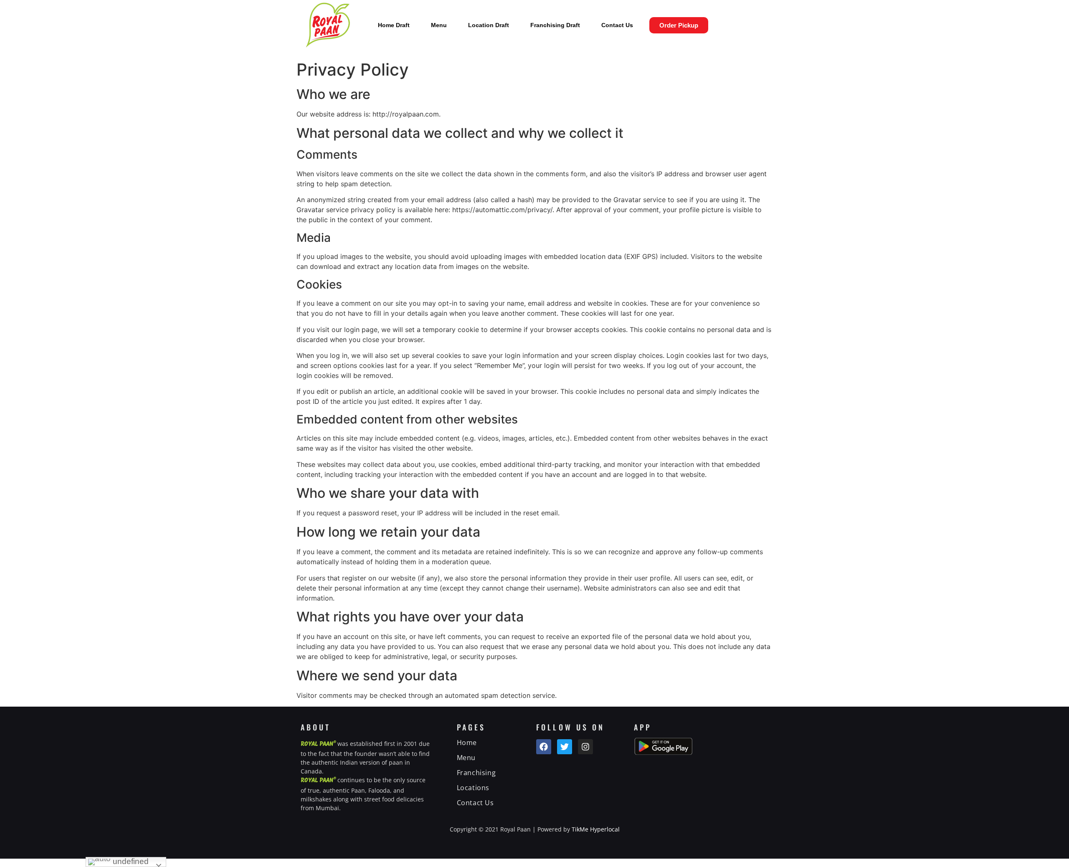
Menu (439, 25)
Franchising (476, 772)
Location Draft (488, 25)
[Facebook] (543, 746)
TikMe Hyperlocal (596, 829)
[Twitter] (564, 746)
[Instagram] (585, 746)
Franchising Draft (555, 25)
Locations (473, 787)
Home (467, 742)
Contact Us (617, 25)
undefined (130, 861)
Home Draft (394, 25)
